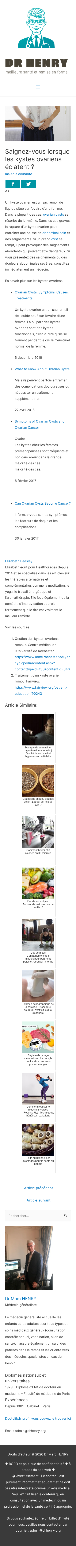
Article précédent (38, 1188)
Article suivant (38, 1200)
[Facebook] (12, 184)
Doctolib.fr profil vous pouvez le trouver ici (38, 1418)
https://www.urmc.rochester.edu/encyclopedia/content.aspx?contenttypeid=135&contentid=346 (42, 663)
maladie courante (18, 174)
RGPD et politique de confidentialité (36, 1464)
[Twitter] (28, 184)
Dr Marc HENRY (20, 1298)
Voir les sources (17, 627)
